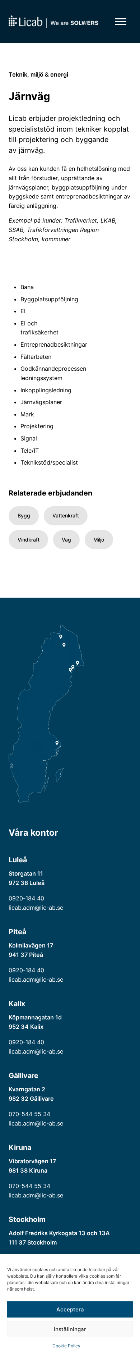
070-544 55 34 (29, 1114)
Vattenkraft (65, 515)
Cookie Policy (66, 1345)
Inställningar (70, 1329)
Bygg (24, 515)
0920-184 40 (26, 898)
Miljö (98, 540)
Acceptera (70, 1309)
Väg (66, 540)
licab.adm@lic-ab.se (36, 907)
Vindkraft (28, 540)
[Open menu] (120, 21)
